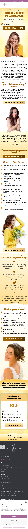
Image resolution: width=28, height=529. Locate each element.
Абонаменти (5, 478)
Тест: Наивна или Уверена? (9, 495)
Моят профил (5, 476)
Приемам (14, 516)
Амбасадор (4, 480)
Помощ (3, 471)
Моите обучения (6, 482)
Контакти (4, 469)
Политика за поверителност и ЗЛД (11, 467)
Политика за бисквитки (7, 527)
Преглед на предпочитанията (14, 524)
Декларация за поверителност (19, 527)
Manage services (14, 512)
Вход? (21, 1)
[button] (26, 501)
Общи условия (5, 465)
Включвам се (14, 425)
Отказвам (14, 520)
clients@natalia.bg (14, 440)
